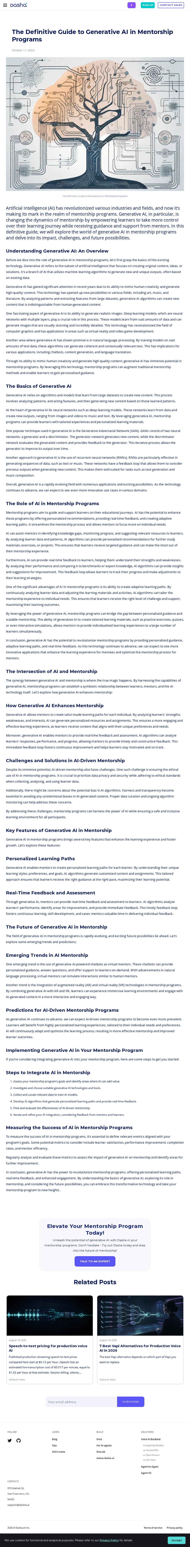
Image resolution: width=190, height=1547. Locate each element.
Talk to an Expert (95, 1261)
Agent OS (146, 1473)
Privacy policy (175, 1527)
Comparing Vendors (153, 1445)
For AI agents (104, 1445)
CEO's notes (58, 1451)
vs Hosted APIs (150, 1450)
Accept (177, 1540)
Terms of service (153, 1527)
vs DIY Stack (149, 1459)
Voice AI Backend (150, 1439)
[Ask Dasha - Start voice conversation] (131, 5)
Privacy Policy (109, 1540)
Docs (99, 1439)
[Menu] (5, 5)
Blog (54, 1439)
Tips (54, 1445)
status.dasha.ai (105, 1458)
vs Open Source (151, 1455)
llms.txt (100, 1451)
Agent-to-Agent (149, 1466)
